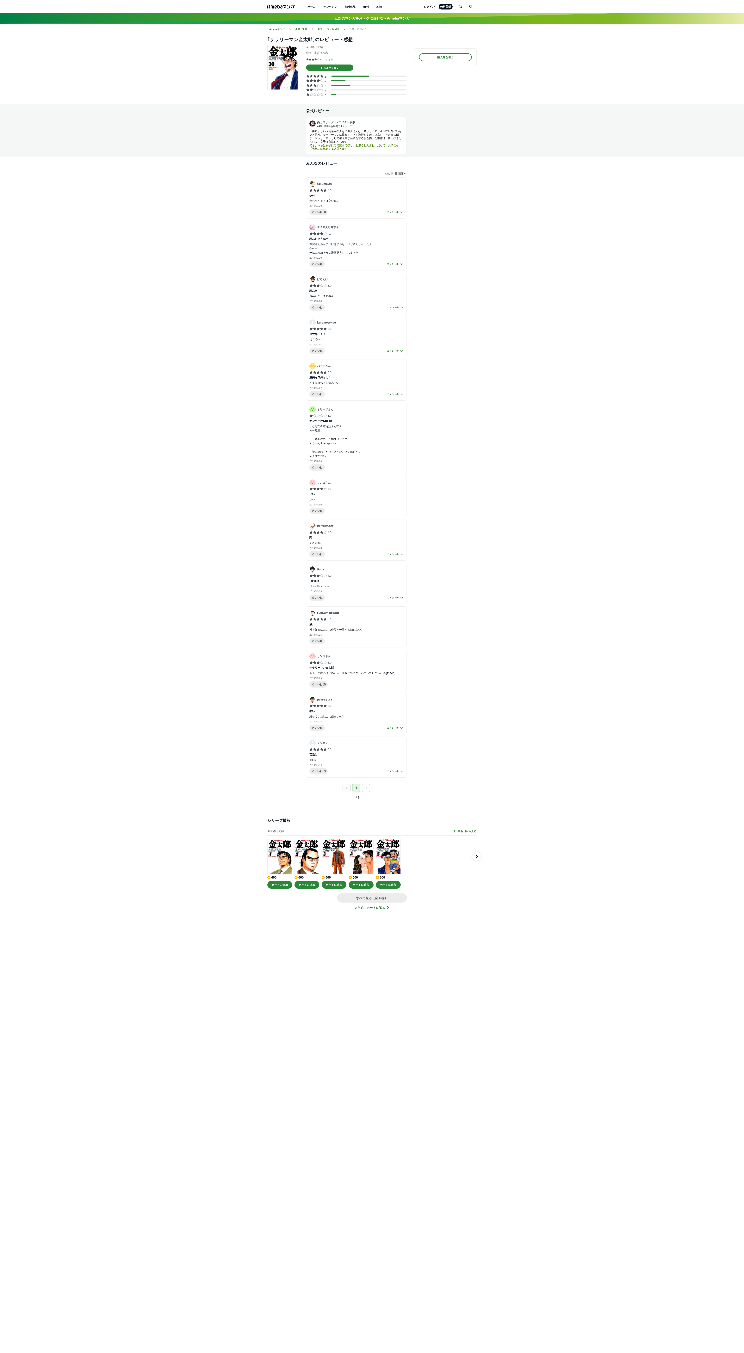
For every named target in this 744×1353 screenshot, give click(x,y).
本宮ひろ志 (321, 52)
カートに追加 (280, 885)
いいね (320, 212)
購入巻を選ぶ (445, 57)
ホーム (311, 7)
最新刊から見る (467, 831)
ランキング (330, 7)
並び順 (389, 173)
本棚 (379, 7)
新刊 (366, 7)
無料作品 (350, 7)
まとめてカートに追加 (369, 907)
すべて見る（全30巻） (372, 898)
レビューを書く (330, 67)
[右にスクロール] (476, 856)
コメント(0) (393, 212)
